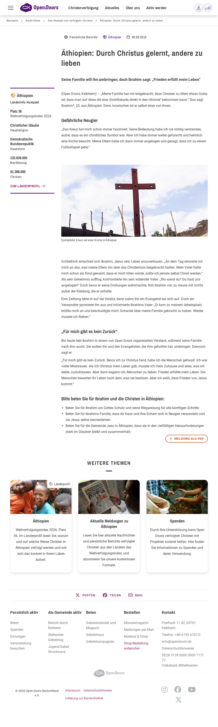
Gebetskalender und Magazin (101, 625)
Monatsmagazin (136, 623)
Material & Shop (136, 636)
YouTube (192, 689)
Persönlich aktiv (24, 612)
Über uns (133, 7)
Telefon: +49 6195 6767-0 (181, 635)
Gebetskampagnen (100, 642)
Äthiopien (114, 37)
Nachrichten (33, 20)
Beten (14, 623)
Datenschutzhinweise (178, 648)
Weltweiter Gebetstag (56, 637)
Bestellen (132, 612)
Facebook (178, 689)
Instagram (164, 689)
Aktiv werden (156, 7)
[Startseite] (39, 7)
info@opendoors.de (176, 642)
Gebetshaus (95, 635)
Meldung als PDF (189, 438)
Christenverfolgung (83, 7)
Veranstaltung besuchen (20, 645)
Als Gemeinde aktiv (65, 612)
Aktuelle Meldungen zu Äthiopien (109, 523)
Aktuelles (112, 7)
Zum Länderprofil (25, 186)
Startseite (12, 20)
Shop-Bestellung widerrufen (136, 645)
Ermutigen (18, 636)
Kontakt (168, 612)
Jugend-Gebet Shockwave (58, 649)
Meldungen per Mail (139, 630)
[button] (85, 595)
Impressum (72, 690)
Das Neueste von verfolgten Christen (70, 20)
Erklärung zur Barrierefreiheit (84, 698)
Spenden (177, 521)
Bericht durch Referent (58, 625)
